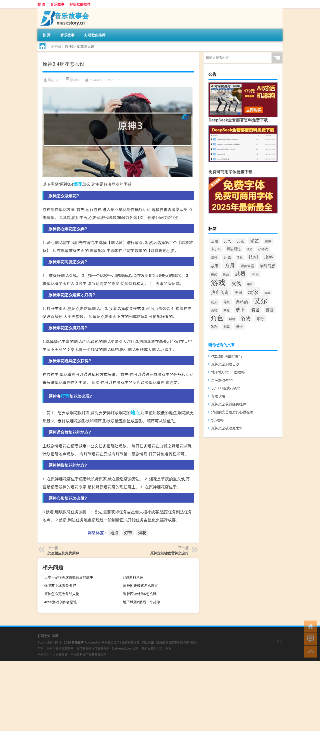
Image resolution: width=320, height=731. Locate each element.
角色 (217, 317)
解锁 (232, 319)
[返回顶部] (309, 651)
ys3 (58, 80)
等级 (227, 302)
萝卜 (240, 309)
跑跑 (214, 326)
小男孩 (278, 641)
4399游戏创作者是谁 (60, 601)
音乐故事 (57, 3)
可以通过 (234, 248)
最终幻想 (267, 265)
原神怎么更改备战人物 (61, 593)
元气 (227, 240)
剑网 (268, 241)
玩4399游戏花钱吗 (225, 387)
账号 (260, 318)
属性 (214, 257)
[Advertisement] (150, 696)
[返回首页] (309, 626)
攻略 (268, 256)
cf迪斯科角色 (133, 577)
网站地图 (148, 642)
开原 (227, 257)
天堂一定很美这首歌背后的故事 (68, 577)
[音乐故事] (64, 9)
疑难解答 (162, 642)
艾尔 (261, 300)
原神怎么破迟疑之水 (227, 427)
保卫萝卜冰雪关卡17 (60, 585)
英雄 (214, 310)
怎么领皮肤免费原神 (63, 552)
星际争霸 (247, 265)
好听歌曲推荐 (80, 3)
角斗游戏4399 (222, 379)
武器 (240, 273)
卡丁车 (216, 248)
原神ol (56, 46)
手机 (239, 257)
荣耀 (227, 310)
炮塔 (249, 284)
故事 (214, 265)
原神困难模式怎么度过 (140, 585)
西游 (270, 309)
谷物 (245, 318)
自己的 (242, 301)
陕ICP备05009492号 (183, 642)
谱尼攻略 (218, 395)
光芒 (254, 240)
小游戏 (263, 248)
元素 (240, 240)
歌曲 (226, 274)
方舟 (229, 265)
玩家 (253, 291)
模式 (214, 274)
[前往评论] (309, 638)
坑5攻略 (217, 419)
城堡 (249, 249)
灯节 (65, 396)
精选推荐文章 (131, 642)
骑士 (239, 326)
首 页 (42, 3)
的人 (214, 301)
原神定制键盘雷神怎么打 (169, 552)
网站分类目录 (111, 642)
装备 (255, 309)
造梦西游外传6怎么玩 (139, 593)
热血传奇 (220, 292)
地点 (135, 412)
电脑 (267, 293)
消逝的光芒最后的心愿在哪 (232, 411)
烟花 (77, 184)
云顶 (214, 240)
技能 (253, 256)
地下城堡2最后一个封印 (141, 601)
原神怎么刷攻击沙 (225, 363)
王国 (238, 292)
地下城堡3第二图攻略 (228, 371)
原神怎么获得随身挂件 (228, 403)
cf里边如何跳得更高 (226, 355)
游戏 (218, 282)
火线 (236, 283)
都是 (227, 326)
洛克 (255, 274)
